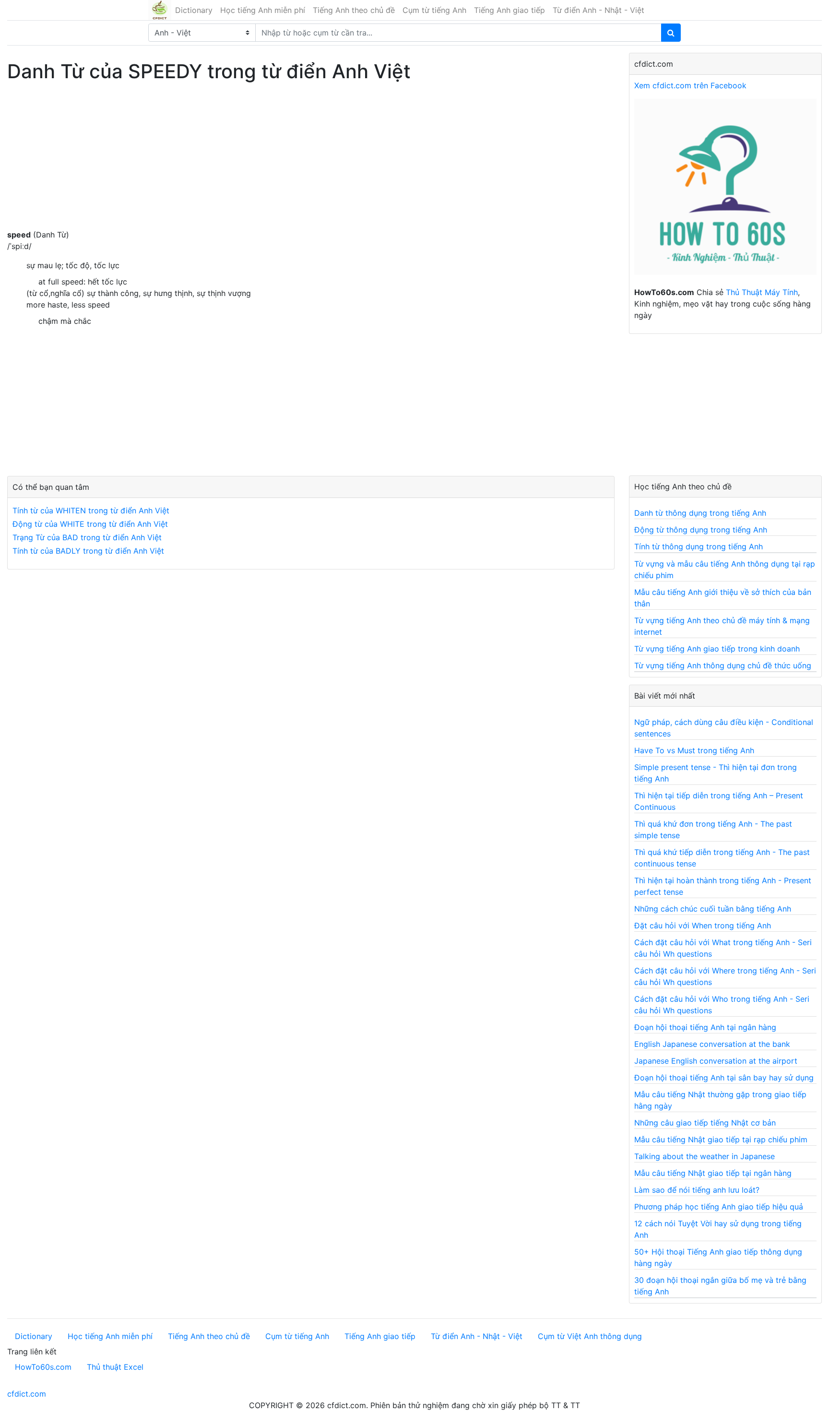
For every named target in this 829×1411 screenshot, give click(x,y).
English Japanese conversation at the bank (712, 1044)
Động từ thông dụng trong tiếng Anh (700, 529)
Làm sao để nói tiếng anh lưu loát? (696, 1190)
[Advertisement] (302, 162)
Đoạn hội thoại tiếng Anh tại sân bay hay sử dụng (724, 1077)
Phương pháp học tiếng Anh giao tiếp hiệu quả (718, 1206)
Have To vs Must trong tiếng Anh (694, 750)
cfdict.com (26, 1394)
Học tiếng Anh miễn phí (262, 10)
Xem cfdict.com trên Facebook (690, 85)
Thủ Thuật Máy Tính (762, 292)
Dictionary (194, 10)
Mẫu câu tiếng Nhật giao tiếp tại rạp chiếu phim (720, 1139)
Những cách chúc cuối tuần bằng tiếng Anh (712, 908)
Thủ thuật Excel (115, 1367)
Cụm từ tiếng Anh (434, 10)
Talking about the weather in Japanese (704, 1156)
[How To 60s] (725, 192)
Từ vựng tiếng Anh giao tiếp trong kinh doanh (717, 648)
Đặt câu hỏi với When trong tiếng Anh (702, 925)
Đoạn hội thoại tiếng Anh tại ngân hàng (705, 1027)
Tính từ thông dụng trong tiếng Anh (698, 546)
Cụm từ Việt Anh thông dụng (590, 1336)
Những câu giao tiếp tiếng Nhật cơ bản (705, 1122)
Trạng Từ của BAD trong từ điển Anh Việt (87, 537)
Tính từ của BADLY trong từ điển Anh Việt (88, 551)
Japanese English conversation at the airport (715, 1061)
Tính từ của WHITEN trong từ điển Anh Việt (90, 510)
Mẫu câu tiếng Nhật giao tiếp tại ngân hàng (713, 1173)
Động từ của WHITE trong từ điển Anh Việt (90, 524)
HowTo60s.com (43, 1367)
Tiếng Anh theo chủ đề (354, 10)
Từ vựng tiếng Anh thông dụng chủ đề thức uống (722, 665)
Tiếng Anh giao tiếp (509, 10)
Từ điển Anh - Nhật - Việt (598, 10)
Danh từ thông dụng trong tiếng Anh (700, 513)
